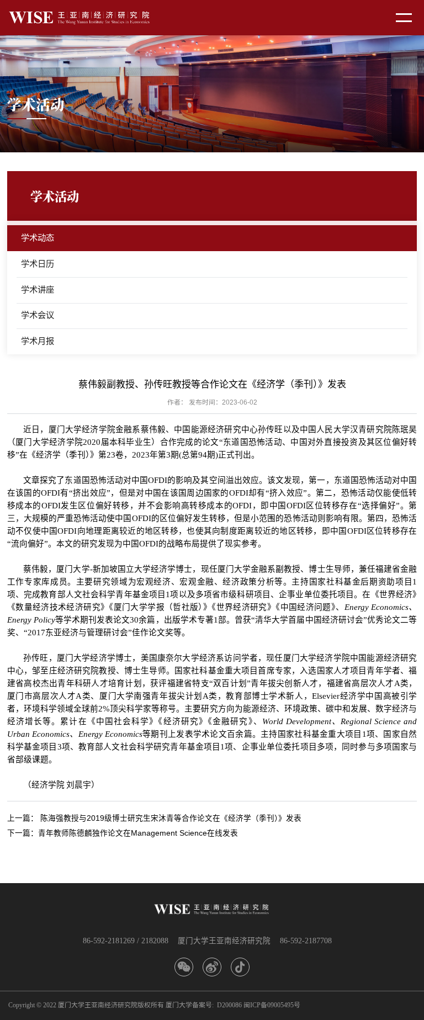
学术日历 (37, 263)
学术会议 (37, 315)
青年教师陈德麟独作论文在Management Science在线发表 (138, 833)
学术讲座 (37, 289)
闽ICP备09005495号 (271, 1005)
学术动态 (37, 237)
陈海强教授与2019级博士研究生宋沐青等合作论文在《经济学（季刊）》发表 (170, 818)
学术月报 (37, 341)
